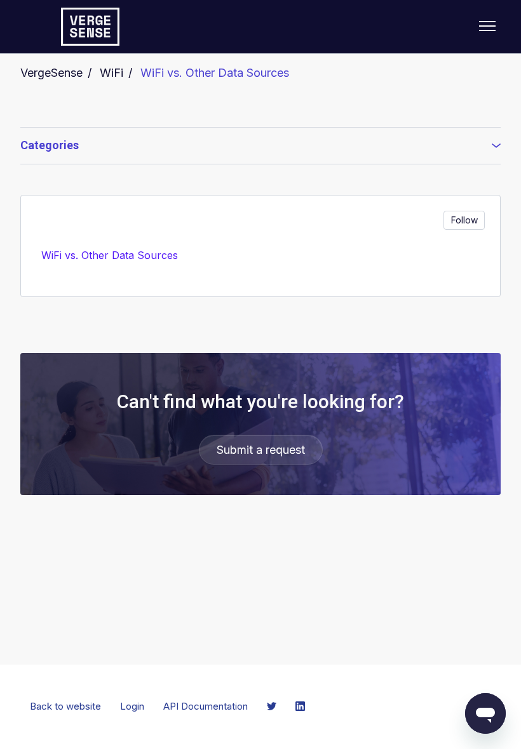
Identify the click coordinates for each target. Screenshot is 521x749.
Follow (464, 220)
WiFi (111, 72)
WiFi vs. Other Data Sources (214, 72)
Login (132, 706)
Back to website (65, 706)
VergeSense (51, 72)
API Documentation (205, 706)
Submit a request (261, 449)
